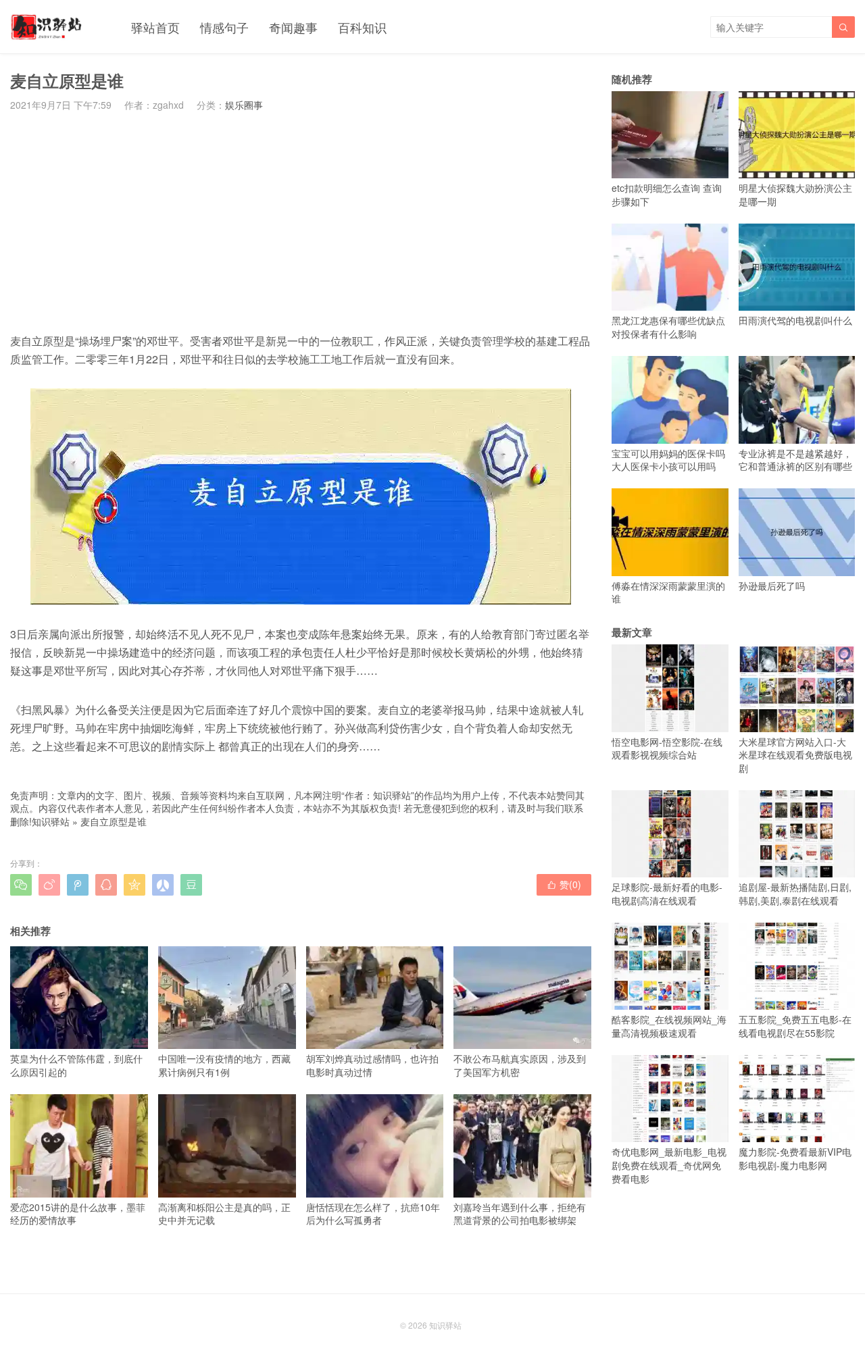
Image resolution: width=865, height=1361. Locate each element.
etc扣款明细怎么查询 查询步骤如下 (667, 194)
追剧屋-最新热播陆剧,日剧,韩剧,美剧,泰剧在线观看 (795, 893)
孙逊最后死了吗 (772, 585)
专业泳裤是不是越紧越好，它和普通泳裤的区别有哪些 (795, 459)
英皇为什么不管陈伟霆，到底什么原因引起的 (76, 1065)
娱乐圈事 (244, 104)
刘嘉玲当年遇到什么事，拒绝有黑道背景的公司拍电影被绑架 (519, 1213)
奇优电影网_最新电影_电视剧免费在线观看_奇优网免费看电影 (669, 1165)
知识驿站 (51, 821)
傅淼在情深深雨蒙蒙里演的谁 (668, 592)
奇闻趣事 (293, 27)
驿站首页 (155, 27)
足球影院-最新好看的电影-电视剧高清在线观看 (667, 893)
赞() (564, 884)
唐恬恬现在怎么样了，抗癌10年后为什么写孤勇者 (373, 1213)
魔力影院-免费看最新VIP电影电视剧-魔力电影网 (795, 1158)
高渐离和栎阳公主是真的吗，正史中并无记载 (224, 1213)
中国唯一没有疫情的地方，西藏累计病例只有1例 (224, 1065)
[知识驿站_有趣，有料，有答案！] (47, 27)
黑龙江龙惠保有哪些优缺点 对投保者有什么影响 (668, 326)
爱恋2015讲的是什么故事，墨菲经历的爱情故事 (77, 1213)
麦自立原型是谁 (113, 821)
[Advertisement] (300, 221)
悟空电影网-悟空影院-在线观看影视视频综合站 (667, 748)
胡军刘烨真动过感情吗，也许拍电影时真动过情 (372, 1065)
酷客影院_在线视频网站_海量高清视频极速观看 (669, 1025)
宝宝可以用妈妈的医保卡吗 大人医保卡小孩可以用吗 (668, 459)
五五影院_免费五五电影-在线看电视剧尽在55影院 (795, 1025)
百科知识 (362, 27)
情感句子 (224, 27)
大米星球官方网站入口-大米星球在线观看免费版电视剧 (795, 755)
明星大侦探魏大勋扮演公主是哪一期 (795, 194)
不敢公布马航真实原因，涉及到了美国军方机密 (519, 1065)
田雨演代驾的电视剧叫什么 (795, 320)
